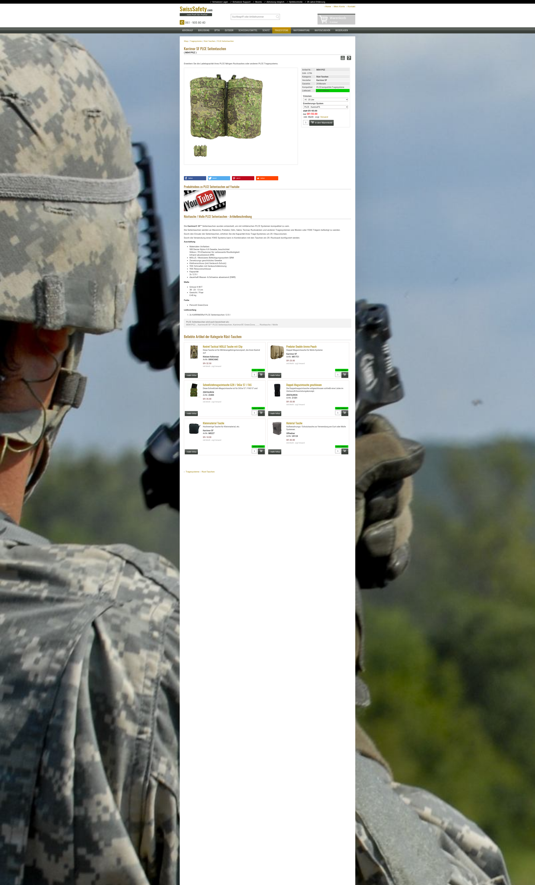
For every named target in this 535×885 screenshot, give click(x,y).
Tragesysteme (281, 30)
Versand (324, 116)
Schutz (266, 30)
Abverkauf (187, 30)
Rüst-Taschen (208, 471)
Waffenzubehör (322, 30)
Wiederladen (341, 30)
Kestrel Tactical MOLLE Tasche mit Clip (222, 346)
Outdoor (229, 30)
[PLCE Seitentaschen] (225, 105)
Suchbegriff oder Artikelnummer (248, 16)
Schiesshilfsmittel (248, 30)
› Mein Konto (339, 6)
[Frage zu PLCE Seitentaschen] (348, 58)
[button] (195, 178)
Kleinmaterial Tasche (213, 423)
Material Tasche (294, 423)
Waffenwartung (301, 30)
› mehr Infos (191, 375)
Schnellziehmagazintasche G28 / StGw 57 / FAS (227, 385)
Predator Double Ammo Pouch (301, 346)
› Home (327, 6)
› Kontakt (350, 6)
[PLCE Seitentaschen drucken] (342, 58)
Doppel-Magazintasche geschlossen (304, 385)
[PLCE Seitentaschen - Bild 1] (200, 151)
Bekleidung (203, 30)
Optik (217, 30)
